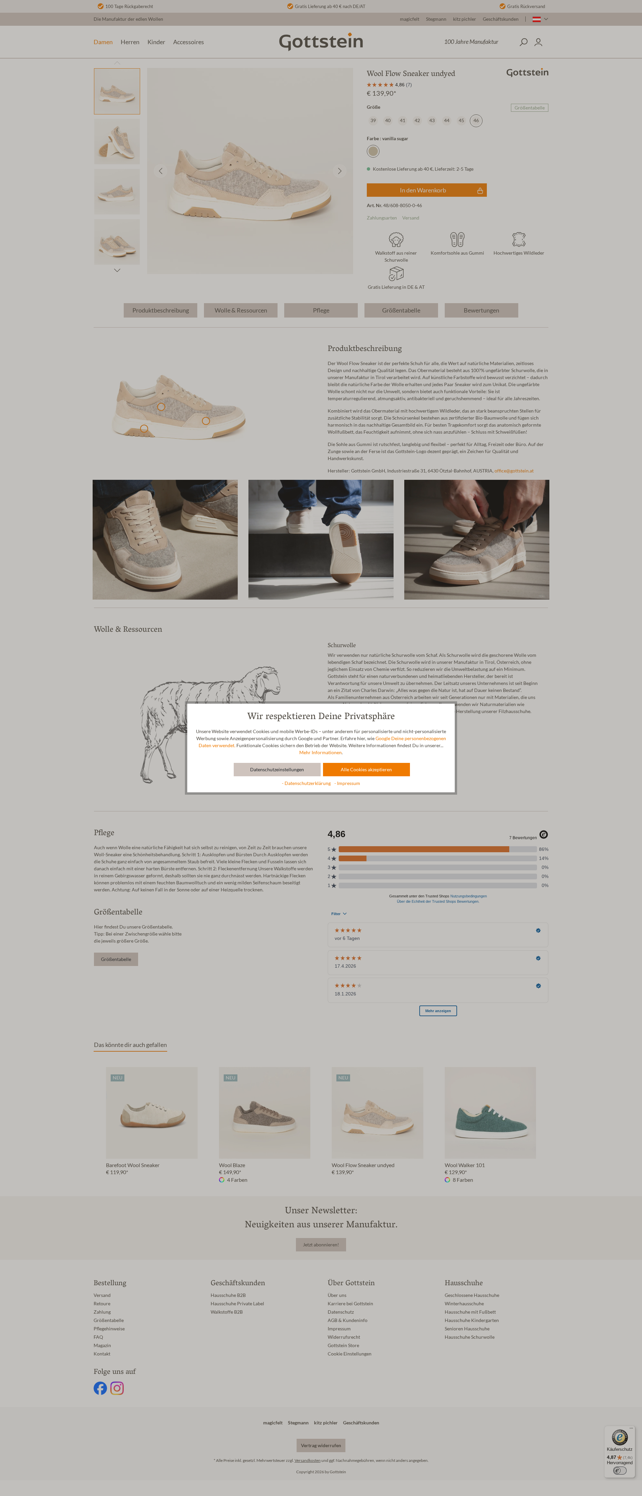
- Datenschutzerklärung (307, 783)
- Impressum (347, 783)
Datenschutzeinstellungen (277, 769)
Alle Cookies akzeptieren (366, 769)
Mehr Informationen (320, 752)
